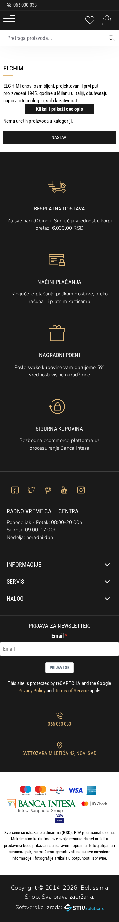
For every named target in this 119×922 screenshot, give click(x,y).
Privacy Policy (32, 691)
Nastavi (59, 137)
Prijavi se (59, 667)
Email (57, 636)
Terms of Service (72, 691)
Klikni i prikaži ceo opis (59, 109)
